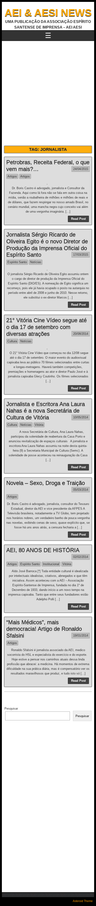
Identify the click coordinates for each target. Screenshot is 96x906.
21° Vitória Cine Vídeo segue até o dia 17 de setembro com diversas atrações (46, 327)
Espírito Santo (17, 262)
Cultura (12, 341)
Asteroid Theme (83, 901)
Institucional (51, 564)
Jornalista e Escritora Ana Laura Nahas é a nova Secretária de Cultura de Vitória (45, 411)
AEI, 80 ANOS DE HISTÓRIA (42, 550)
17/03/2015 (80, 254)
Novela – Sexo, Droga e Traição (45, 483)
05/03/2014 (80, 489)
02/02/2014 (80, 557)
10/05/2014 (80, 417)
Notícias (35, 262)
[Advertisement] (48, 91)
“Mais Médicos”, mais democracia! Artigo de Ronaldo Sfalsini (44, 629)
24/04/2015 (80, 169)
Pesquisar (11, 708)
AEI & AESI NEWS (48, 12)
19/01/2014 (80, 635)
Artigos (12, 176)
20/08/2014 (80, 333)
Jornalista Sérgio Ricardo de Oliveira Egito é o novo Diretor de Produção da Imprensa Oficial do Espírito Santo (47, 244)
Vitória (39, 425)
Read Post (78, 219)
